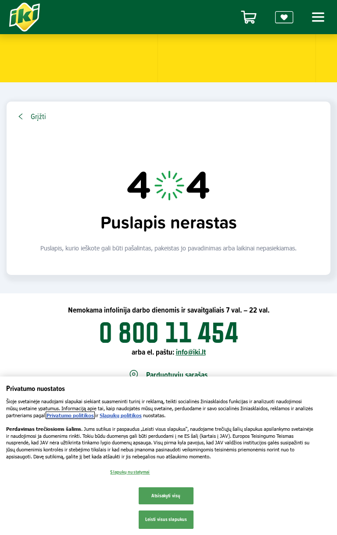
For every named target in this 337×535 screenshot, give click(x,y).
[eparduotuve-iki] (249, 17)
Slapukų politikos (121, 415)
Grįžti (38, 116)
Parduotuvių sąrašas (177, 375)
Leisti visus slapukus (166, 519)
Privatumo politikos (70, 415)
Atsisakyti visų (165, 495)
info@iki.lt (191, 351)
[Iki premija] (284, 17)
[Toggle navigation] (317, 17)
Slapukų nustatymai (130, 471)
